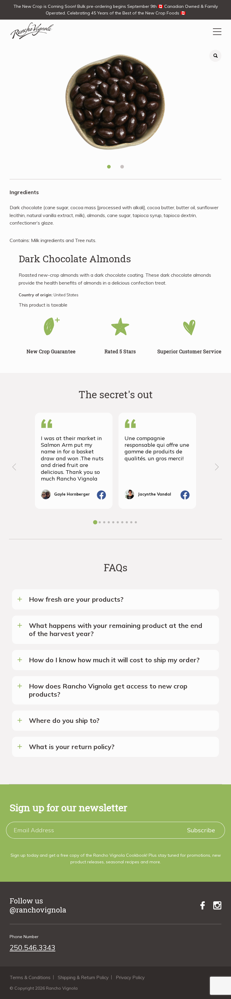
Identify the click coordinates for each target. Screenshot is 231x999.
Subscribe (201, 830)
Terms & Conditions (30, 977)
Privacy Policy (130, 977)
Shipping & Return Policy (83, 977)
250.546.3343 (32, 947)
